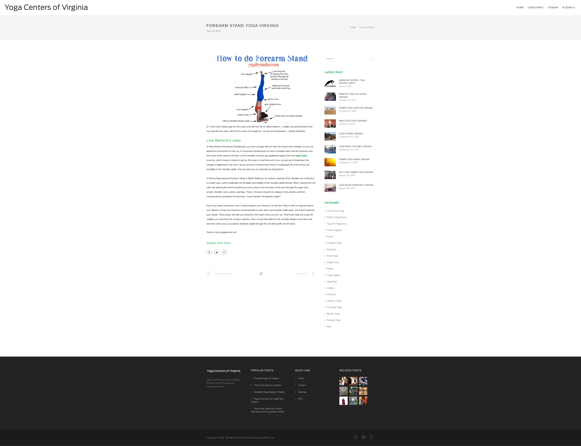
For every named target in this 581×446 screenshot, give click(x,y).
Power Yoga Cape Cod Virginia (356, 108)
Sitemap (553, 7)
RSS (300, 398)
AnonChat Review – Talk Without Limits (352, 81)
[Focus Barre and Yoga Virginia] (363, 381)
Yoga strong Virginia (351, 134)
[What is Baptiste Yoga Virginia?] (363, 391)
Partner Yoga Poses (337, 217)
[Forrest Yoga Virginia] (353, 381)
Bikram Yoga (333, 313)
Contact (302, 385)
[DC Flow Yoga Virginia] (363, 401)
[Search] (371, 59)
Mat (329, 326)
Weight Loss (333, 262)
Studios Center (334, 301)
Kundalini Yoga (334, 243)
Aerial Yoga (332, 255)
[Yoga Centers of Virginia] (46, 5)
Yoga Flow (332, 281)
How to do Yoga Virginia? (353, 121)
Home (520, 7)
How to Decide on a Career (267, 385)
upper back (301, 155)
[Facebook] (209, 252)
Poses (330, 236)
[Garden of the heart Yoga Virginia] (353, 391)
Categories (535, 7)
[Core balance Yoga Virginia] (343, 391)
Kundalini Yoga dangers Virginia (269, 392)
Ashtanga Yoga (334, 307)
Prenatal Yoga (334, 320)
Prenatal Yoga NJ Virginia (266, 378)
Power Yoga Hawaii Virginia (354, 159)
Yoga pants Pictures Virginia (355, 146)
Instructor (331, 294)
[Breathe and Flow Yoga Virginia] (353, 401)
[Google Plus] (224, 252)
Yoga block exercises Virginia (356, 185)
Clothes (330, 288)
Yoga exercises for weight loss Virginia (267, 400)
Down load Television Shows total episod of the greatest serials (267, 410)
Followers (331, 249)
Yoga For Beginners (336, 223)
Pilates (330, 268)
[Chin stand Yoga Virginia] (343, 381)
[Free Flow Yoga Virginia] (343, 401)
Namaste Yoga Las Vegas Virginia (353, 95)
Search (570, 7)
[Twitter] (216, 252)
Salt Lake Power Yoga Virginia (356, 172)
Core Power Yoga (335, 211)
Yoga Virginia (366, 27)
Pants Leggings (334, 230)
